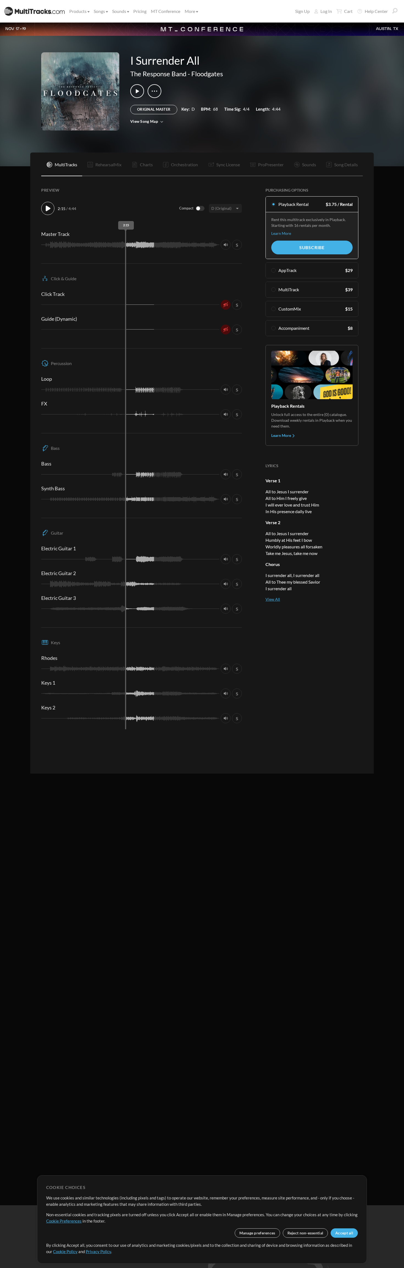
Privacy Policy (98, 1251)
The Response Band (158, 74)
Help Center (376, 11)
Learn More (281, 233)
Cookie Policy (65, 1251)
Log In (326, 11)
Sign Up (302, 11)
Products (78, 11)
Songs (99, 11)
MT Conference (165, 11)
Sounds (119, 11)
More (190, 11)
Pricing (139, 11)
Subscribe (312, 247)
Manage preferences (257, 1233)
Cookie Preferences (64, 1220)
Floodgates (207, 74)
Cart (348, 11)
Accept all (344, 1233)
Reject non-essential (305, 1233)
